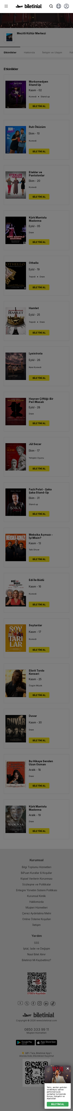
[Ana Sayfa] (29, 7)
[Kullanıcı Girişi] (66, 6)
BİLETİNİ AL (57, 1104)
